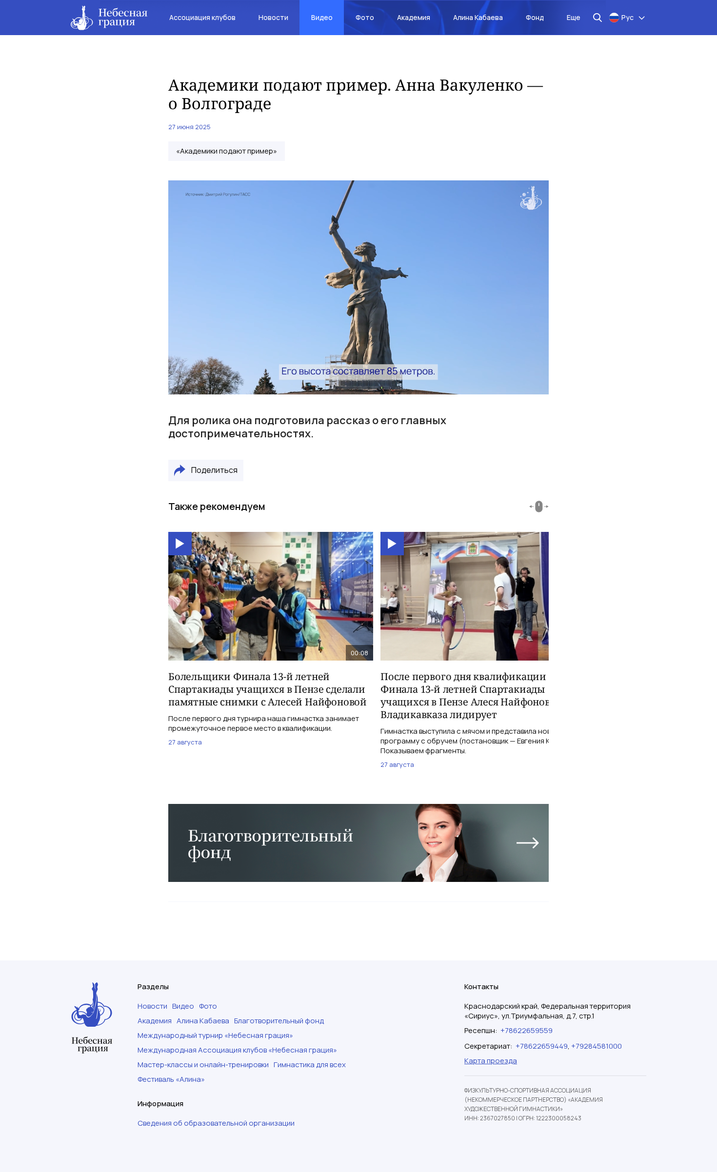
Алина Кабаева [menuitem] (478, 17)
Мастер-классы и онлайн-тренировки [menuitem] (203, 1065)
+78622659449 (542, 1046)
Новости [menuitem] (273, 17)
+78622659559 (526, 1030)
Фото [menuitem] (365, 17)
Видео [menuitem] (322, 17)
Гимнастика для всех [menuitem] (310, 1065)
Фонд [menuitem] (535, 17)
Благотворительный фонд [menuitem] (279, 1021)
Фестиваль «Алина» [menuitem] (171, 1079)
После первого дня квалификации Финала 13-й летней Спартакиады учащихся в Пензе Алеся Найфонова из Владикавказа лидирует (474, 695)
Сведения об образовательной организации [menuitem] (216, 1123)
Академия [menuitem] (413, 17)
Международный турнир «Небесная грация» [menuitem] (215, 1035)
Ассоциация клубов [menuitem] (202, 17)
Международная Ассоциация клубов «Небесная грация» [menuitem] (237, 1050)
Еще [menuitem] (573, 17)
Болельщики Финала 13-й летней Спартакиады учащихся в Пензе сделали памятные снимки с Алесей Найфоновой (267, 689)
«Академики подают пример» (226, 151)
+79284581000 (596, 1046)
